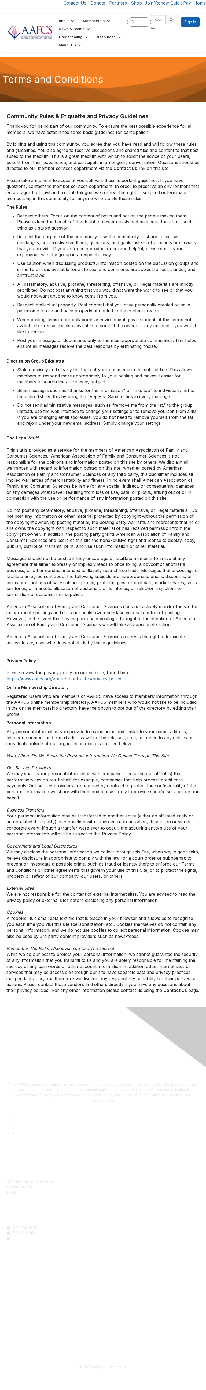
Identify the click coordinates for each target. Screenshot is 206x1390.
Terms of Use (18, 1330)
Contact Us (75, 3)
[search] (132, 21)
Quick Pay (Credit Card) (27, 1289)
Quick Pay (180, 3)
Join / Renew (18, 1273)
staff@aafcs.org (27, 1238)
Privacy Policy (18, 1335)
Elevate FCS (17, 1284)
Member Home (19, 1294)
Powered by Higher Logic (103, 1379)
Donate (97, 3)
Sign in (190, 22)
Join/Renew (157, 3)
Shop (136, 3)
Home (200, 3)
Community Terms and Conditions (35, 1340)
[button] (67, 21)
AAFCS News (17, 1279)
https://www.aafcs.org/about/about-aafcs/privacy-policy (63, 678)
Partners (118, 3)
